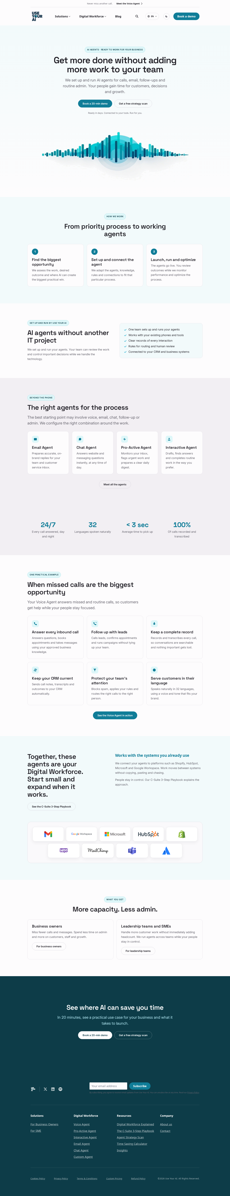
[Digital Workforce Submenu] (105, 16)
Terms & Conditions (87, 1178)
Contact (165, 1131)
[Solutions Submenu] (69, 16)
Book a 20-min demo (95, 103)
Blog (118, 16)
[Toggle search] (137, 16)
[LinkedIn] (53, 1089)
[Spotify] (60, 1089)
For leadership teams (138, 950)
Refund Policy (138, 1178)
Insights (122, 1150)
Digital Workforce (91, 16)
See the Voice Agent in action (115, 715)
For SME (36, 1131)
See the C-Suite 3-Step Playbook (51, 806)
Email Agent (82, 1144)
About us (166, 1124)
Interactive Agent (85, 1137)
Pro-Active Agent (85, 1131)
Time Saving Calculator (132, 1144)
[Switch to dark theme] (166, 16)
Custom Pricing (114, 1178)
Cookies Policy (38, 1178)
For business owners (48, 946)
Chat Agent (81, 1150)
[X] (45, 1089)
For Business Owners (44, 1124)
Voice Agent (82, 1124)
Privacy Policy (193, 1092)
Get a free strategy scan (133, 103)
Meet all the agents (115, 484)
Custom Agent (83, 1157)
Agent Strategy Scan (130, 1137)
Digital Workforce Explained (135, 1124)
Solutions (61, 16)
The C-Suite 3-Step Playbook (135, 1131)
